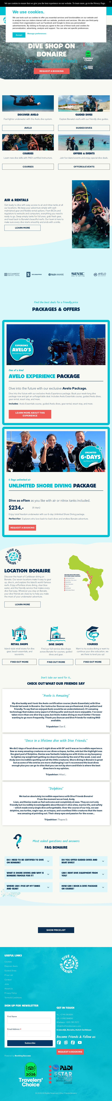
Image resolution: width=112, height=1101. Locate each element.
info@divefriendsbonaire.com (69, 1026)
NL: (58, 1014)
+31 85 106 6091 (66, 1014)
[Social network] (59, 1043)
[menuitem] (30, 962)
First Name (12, 1016)
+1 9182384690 (66, 1018)
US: (58, 1018)
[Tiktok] (72, 1043)
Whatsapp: (61, 1022)
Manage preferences (36, 33)
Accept (19, 35)
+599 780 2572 (72, 1022)
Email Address (14, 1029)
